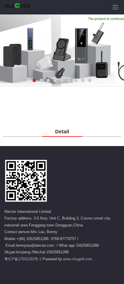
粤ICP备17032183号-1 (22, 259)
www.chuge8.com (77, 259)
